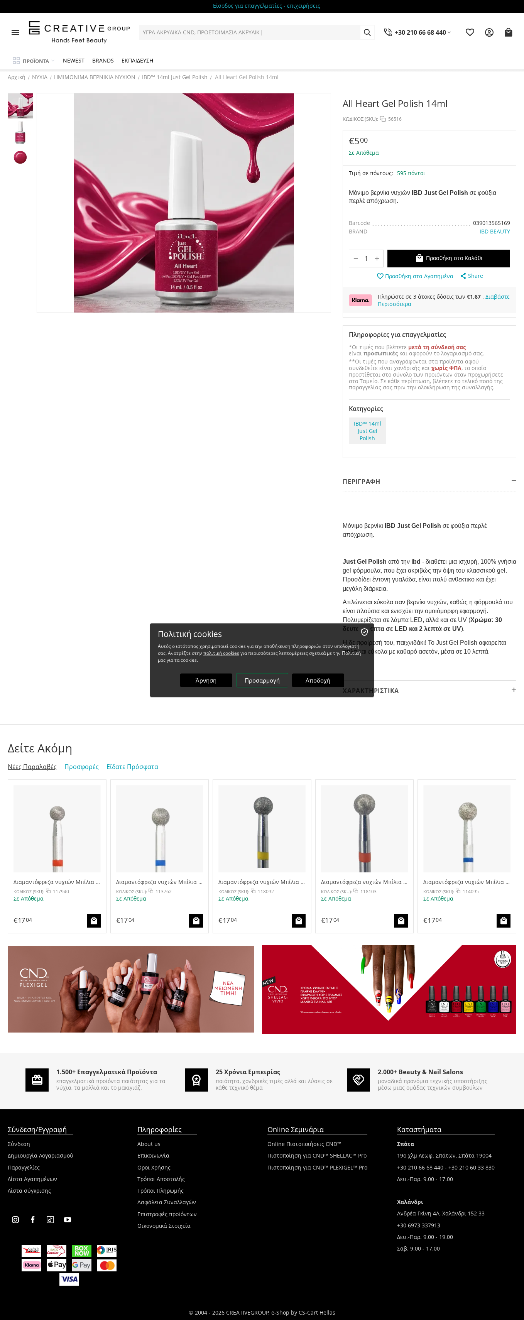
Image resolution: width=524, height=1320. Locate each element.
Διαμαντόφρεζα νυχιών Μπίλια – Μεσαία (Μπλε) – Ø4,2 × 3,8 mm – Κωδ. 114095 (466, 882)
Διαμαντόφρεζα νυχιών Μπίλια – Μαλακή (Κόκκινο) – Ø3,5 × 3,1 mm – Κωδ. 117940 (56, 882)
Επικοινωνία (153, 1155)
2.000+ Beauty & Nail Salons (420, 1072)
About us (149, 1144)
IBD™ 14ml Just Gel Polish (175, 77)
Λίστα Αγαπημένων (32, 1179)
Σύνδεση (19, 1144)
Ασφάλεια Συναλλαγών (166, 1202)
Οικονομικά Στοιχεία (164, 1225)
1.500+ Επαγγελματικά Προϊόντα (106, 1072)
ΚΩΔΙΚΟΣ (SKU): (360, 118)
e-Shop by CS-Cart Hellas (303, 1312)
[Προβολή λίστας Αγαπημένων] (470, 32)
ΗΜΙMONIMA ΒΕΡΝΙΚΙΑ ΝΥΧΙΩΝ (94, 77)
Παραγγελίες (24, 1167)
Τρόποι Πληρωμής (160, 1190)
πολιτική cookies (221, 652)
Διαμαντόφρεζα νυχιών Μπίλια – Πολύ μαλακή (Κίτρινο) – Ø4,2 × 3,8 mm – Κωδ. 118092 (260, 882)
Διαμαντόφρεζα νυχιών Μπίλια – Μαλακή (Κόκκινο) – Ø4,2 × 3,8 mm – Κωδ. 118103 (363, 882)
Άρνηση (206, 680)
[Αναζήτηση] (367, 32)
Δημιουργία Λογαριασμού (40, 1155)
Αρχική (16, 77)
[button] (471, 276)
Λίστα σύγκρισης (29, 1190)
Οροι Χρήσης (154, 1167)
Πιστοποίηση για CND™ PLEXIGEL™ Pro (317, 1167)
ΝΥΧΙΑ (39, 77)
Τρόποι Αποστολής (161, 1179)
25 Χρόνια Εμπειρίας (248, 1072)
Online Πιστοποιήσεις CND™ (304, 1144)
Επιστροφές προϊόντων (167, 1214)
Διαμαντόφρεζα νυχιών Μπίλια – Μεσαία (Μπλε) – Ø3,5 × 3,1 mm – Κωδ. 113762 (158, 882)
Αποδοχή (318, 680)
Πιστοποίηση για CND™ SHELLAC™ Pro (317, 1155)
